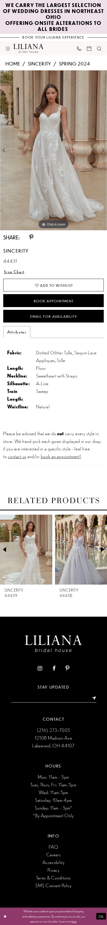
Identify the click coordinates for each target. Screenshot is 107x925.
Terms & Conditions (53, 877)
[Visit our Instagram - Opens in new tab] (40, 668)
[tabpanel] (53, 150)
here (74, 921)
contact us (17, 456)
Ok (101, 916)
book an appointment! (61, 456)
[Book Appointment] (89, 48)
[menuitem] (8, 48)
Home (12, 63)
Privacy (53, 870)
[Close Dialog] (5, 916)
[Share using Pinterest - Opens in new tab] (31, 237)
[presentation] (26, 550)
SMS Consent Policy (53, 885)
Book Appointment (53, 301)
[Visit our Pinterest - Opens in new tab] (67, 668)
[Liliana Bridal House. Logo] (28, 48)
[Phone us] (79, 48)
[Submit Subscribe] (92, 698)
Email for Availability (53, 316)
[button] (8, 48)
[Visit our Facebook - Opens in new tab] (54, 668)
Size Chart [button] (14, 271)
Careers (53, 854)
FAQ (53, 847)
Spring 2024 (74, 63)
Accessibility (53, 862)
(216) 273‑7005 (53, 730)
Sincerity (39, 63)
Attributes (16, 331)
